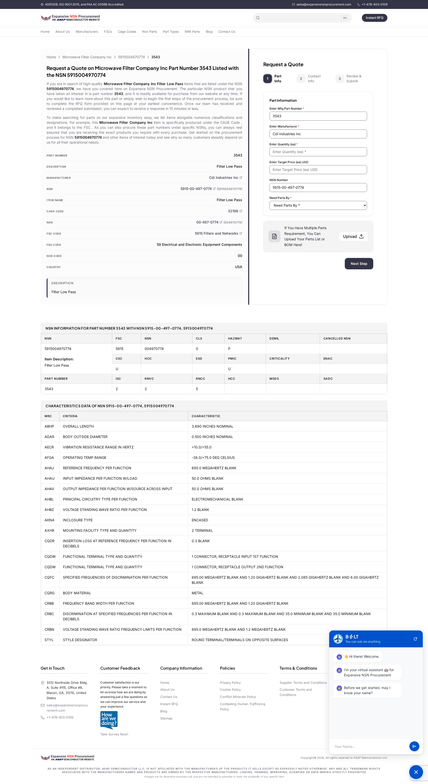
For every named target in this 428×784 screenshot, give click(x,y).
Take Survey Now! (114, 734)
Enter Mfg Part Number (286, 108)
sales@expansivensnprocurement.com (323, 4)
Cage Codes (127, 31)
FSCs (108, 31)
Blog (209, 31)
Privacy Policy (230, 683)
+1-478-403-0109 (374, 4)
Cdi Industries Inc (223, 177)
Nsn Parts (149, 31)
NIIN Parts (192, 31)
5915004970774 (131, 57)
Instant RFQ (374, 18)
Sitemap (166, 718)
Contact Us (226, 31)
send (414, 746)
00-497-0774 (207, 222)
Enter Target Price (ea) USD (288, 162)
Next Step (359, 263)
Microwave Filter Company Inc (87, 57)
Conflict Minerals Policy (238, 697)
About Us (62, 31)
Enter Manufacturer (284, 126)
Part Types (171, 31)
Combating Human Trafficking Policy (242, 706)
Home (45, 31)
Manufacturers (87, 31)
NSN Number (278, 180)
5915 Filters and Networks (216, 233)
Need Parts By (280, 198)
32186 (233, 211)
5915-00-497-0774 (196, 189)
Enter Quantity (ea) (283, 144)
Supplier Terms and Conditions (303, 683)
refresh (415, 639)
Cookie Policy (230, 689)
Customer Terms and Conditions (296, 692)
